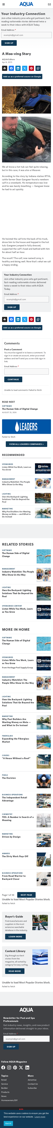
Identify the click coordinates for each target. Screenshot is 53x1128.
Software (7, 406)
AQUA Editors (8, 59)
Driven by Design (11, 836)
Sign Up (9, 43)
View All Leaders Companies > (26, 444)
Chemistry (7, 814)
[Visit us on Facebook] (3, 1067)
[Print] (4, 68)
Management (8, 479)
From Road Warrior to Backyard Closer (14, 877)
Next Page (26, 895)
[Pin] (31, 68)
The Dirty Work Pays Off (15, 856)
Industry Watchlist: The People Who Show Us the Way (16, 483)
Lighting (6, 494)
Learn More (15, 936)
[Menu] (3, 4)
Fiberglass (7, 736)
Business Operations (12, 794)
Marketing (7, 508)
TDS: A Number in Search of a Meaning (18, 819)
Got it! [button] (8, 1123)
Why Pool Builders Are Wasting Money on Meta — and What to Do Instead (16, 514)
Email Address (8, 30)
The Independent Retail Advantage (14, 799)
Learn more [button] (40, 1117)
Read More (15, 971)
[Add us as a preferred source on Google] (38, 68)
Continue (13, 379)
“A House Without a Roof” (16, 758)
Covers (5, 755)
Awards (6, 853)
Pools (5, 775)
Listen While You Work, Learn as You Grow (16, 468)
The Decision (9, 778)
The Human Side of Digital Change (20, 409)
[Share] (11, 68)
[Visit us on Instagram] (9, 1067)
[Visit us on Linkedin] (27, 1067)
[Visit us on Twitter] (21, 1067)
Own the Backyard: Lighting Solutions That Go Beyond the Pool (15, 499)
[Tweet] (24, 68)
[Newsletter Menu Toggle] (49, 4)
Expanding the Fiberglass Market (15, 740)
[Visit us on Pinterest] (15, 1067)
